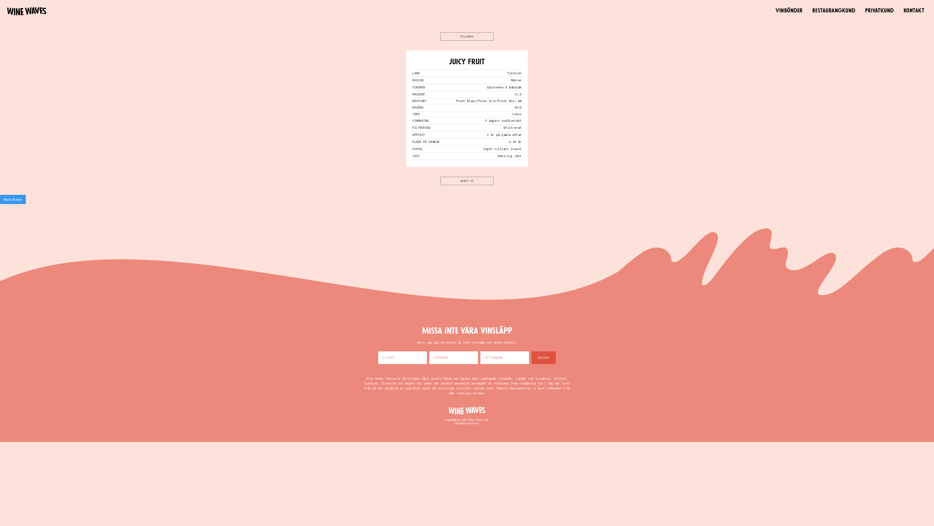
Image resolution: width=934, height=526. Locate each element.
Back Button (13, 199)
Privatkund (879, 10)
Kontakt (914, 10)
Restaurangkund (833, 10)
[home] (26, 11)
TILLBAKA (467, 36)
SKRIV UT (467, 180)
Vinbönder (789, 10)
